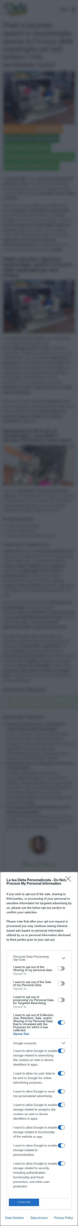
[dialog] (39, 1049)
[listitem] (39, 958)
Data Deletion (14, 1217)
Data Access (39, 1217)
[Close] (69, 880)
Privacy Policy (63, 1217)
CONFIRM (24, 1202)
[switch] (61, 968)
